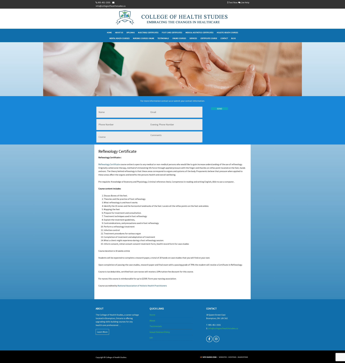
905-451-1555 (104, 2)
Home (152, 314)
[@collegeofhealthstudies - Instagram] (216, 339)
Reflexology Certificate (109, 164)
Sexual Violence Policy (160, 332)
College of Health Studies (192, 18)
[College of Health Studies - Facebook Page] (209, 339)
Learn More (102, 332)
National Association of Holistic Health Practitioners (142, 285)
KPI (151, 337)
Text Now (232, 2)
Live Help (244, 2)
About (152, 320)
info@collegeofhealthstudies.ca (223, 328)
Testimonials (156, 326)
